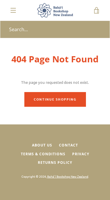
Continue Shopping (55, 99)
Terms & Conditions (43, 153)
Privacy (80, 153)
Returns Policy (55, 162)
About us (42, 145)
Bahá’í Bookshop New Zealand (67, 176)
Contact (68, 145)
